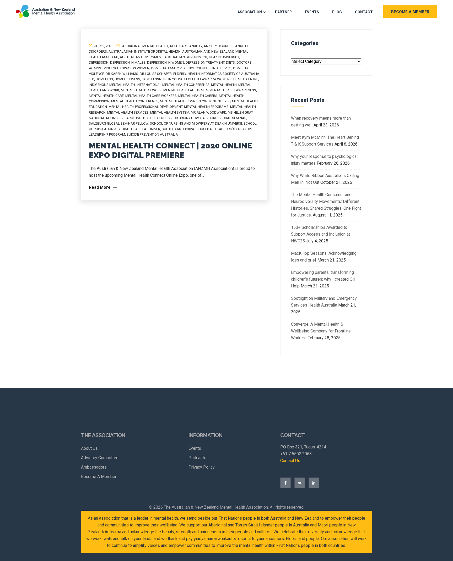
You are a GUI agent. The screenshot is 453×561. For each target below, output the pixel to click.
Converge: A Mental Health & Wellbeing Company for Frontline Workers (321, 331)
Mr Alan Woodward (208, 112)
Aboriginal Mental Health (145, 46)
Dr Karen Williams (122, 74)
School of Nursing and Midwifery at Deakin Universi (196, 123)
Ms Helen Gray (240, 112)
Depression (99, 62)
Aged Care (179, 46)
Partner (283, 12)
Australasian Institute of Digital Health (145, 51)
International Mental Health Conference (173, 85)
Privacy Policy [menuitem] (201, 467)
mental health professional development (145, 107)
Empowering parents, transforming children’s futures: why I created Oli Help (323, 279)
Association (250, 12)
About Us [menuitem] (89, 448)
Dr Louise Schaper (156, 74)
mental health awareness (232, 90)
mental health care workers (151, 96)
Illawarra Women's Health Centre (227, 79)
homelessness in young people (169, 79)
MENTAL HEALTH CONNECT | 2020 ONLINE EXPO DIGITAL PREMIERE (170, 150)
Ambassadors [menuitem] (94, 467)
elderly (179, 74)
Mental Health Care (106, 96)
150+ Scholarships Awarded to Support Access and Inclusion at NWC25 (320, 234)
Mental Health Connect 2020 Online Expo (195, 101)
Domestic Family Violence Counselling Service (191, 68)
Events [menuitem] (194, 448)
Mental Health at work (141, 90)
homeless (104, 79)
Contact (364, 12)
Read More (100, 187)
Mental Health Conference (134, 101)
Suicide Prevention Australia (152, 134)
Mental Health (224, 85)
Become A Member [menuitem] (98, 476)
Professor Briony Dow (179, 118)
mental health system (169, 112)
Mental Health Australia (185, 90)
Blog (337, 12)
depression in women (165, 62)
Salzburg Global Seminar (223, 118)
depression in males (127, 62)
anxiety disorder (219, 46)
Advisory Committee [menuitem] (99, 457)
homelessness (127, 79)
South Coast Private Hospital (188, 129)
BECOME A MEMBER (410, 11)
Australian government (141, 57)
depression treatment (205, 62)
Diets (230, 62)
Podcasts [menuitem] (197, 457)
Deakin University (224, 57)
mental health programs (206, 107)
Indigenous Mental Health (112, 85)
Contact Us (290, 460)
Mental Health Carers (197, 96)
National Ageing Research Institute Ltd (123, 118)
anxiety (195, 46)
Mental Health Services (128, 112)
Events (312, 12)
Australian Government (185, 57)
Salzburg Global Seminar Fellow (118, 123)
